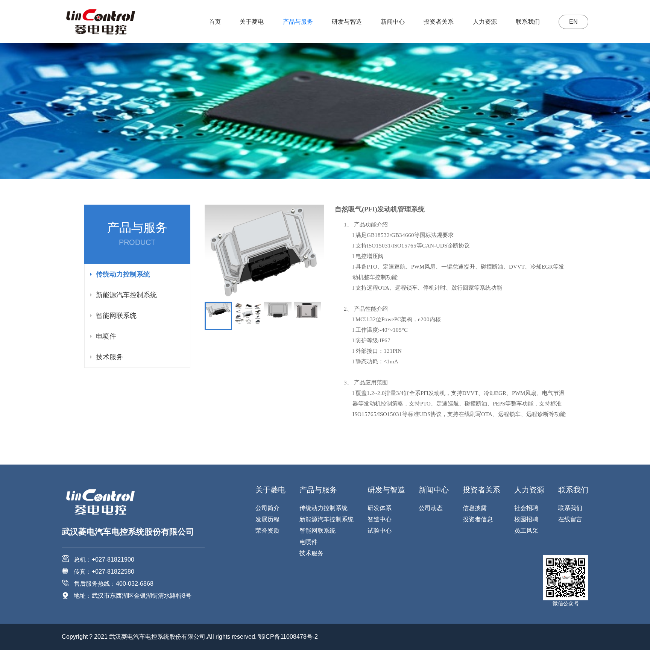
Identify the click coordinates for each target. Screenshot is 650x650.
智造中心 (380, 519)
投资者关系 (439, 21)
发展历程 (267, 519)
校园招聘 (526, 519)
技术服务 (109, 357)
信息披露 (475, 508)
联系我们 (528, 21)
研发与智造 (347, 21)
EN (573, 21)
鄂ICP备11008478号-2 (288, 636)
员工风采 (526, 530)
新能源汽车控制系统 (126, 295)
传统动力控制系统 (123, 274)
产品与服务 (298, 21)
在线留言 (570, 519)
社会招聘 (526, 508)
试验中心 (380, 530)
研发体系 (380, 508)
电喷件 (106, 336)
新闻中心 (393, 21)
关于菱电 (252, 21)
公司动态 (431, 508)
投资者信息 (478, 519)
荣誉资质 (267, 530)
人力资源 (485, 21)
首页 (215, 21)
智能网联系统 (116, 315)
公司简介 (267, 508)
